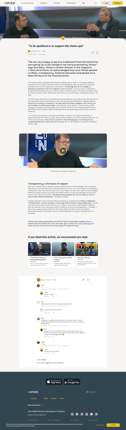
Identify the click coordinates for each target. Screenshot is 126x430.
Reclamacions (93, 420)
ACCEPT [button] (113, 425)
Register (117, 3)
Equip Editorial (36, 51)
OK (63, 164)
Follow (44, 51)
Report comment (62, 289)
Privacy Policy (74, 420)
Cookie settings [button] (99, 425)
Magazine (43, 3)
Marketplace (71, 3)
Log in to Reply (52, 289)
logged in (48, 363)
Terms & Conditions (54, 420)
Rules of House (33, 420)
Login (106, 3)
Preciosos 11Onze (27, 3)
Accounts (57, 3)
